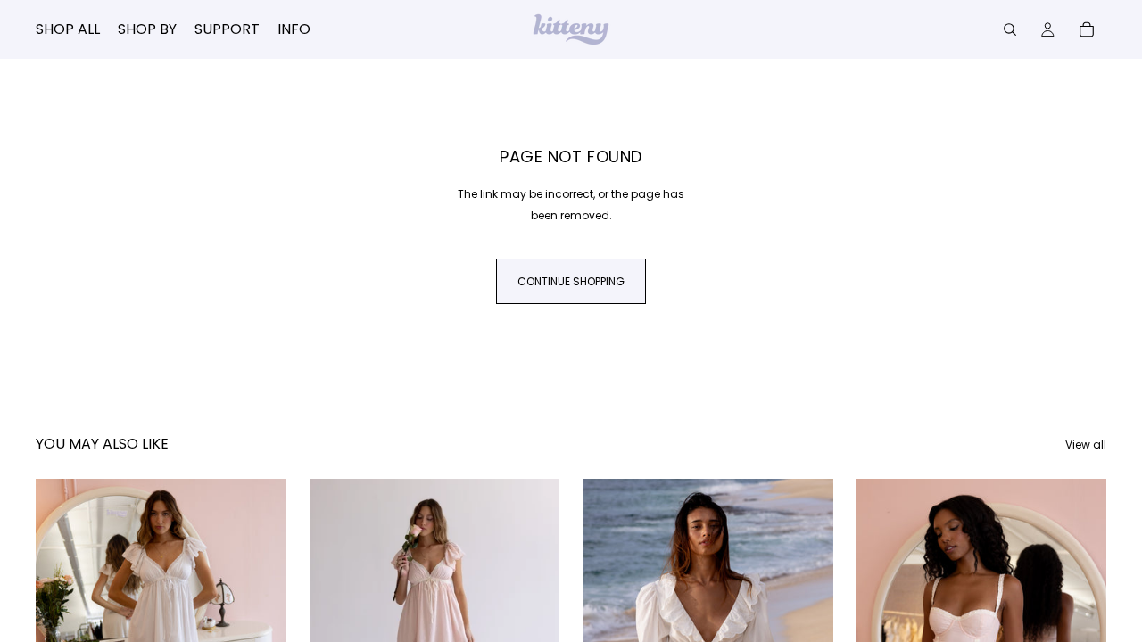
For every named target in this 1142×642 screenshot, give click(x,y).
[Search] (1010, 29)
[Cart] (1086, 29)
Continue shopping (571, 281)
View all (1085, 444)
